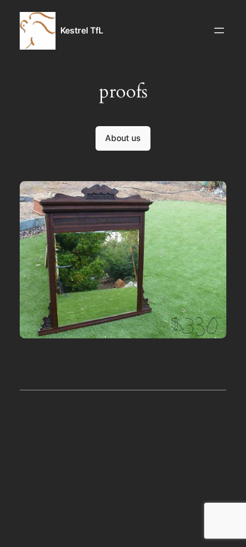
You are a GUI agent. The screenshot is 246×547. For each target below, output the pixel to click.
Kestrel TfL (81, 30)
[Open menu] (219, 30)
